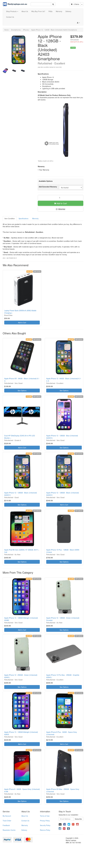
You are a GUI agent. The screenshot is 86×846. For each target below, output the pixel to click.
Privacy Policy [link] (45, 820)
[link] (64, 824)
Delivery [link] (24, 830)
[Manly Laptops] (15, 3)
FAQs (50, 11)
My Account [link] (7, 816)
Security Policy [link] (45, 825)
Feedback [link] (6, 825)
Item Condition (9, 218)
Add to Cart (61, 203)
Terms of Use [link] (44, 816)
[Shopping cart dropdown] (81, 4)
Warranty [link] (24, 825)
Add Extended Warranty (48, 187)
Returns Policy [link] (45, 830)
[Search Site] (53, 4)
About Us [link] (24, 816)
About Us (25, 11)
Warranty (59, 11)
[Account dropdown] (78, 22)
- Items (76, 4)
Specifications (23, 218)
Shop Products (11, 11)
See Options (22, 390)
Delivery (68, 11)
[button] (60, 209)
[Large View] (5, 70)
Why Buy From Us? (38, 11)
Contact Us (10, 17)
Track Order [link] (7, 820)
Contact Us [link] (25, 820)
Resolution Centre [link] (9, 830)
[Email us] (60, 824)
